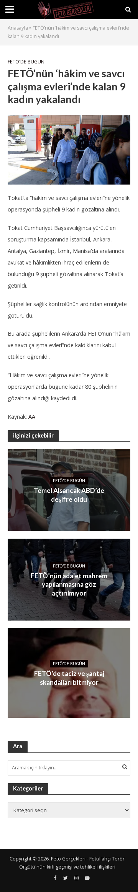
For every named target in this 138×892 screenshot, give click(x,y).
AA (31, 416)
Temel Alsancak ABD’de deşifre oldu (69, 494)
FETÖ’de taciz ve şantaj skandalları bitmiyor (69, 677)
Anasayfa (18, 28)
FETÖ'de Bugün (26, 61)
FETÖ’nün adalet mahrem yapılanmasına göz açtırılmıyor (69, 584)
